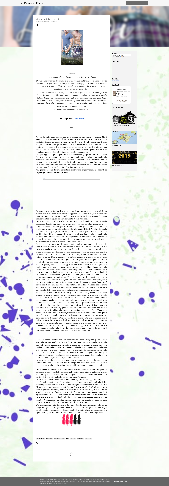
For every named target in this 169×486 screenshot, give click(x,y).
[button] (37, 25)
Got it (127, 481)
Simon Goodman (123, 95)
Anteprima (49, 438)
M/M (67, 438)
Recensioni (80, 438)
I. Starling (57, 438)
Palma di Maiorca (117, 145)
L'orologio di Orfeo (119, 92)
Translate (126, 57)
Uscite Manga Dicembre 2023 (120, 125)
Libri (63, 438)
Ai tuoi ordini (40, 438)
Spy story (88, 438)
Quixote (73, 438)
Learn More (118, 481)
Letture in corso (121, 89)
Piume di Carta (33, 3)
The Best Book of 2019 (118, 165)
